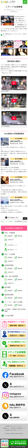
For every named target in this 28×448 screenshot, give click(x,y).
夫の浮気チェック (12, 245)
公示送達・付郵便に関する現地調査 (15, 310)
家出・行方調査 (10, 254)
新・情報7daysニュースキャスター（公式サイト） (15, 35)
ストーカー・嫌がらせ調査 (13, 302)
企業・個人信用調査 (11, 276)
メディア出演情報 (9, 221)
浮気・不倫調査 (10, 233)
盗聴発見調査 (9, 294)
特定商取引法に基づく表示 (10, 430)
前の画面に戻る (13, 217)
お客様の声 (11, 239)
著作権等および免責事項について (18, 428)
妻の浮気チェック (12, 249)
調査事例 (20, 236)
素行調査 (8, 287)
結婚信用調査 (9, 265)
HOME (2, 221)
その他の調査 (9, 315)
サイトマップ (20, 430)
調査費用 (10, 236)
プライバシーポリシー (17, 426)
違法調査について (6, 428)
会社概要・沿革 (9, 426)
